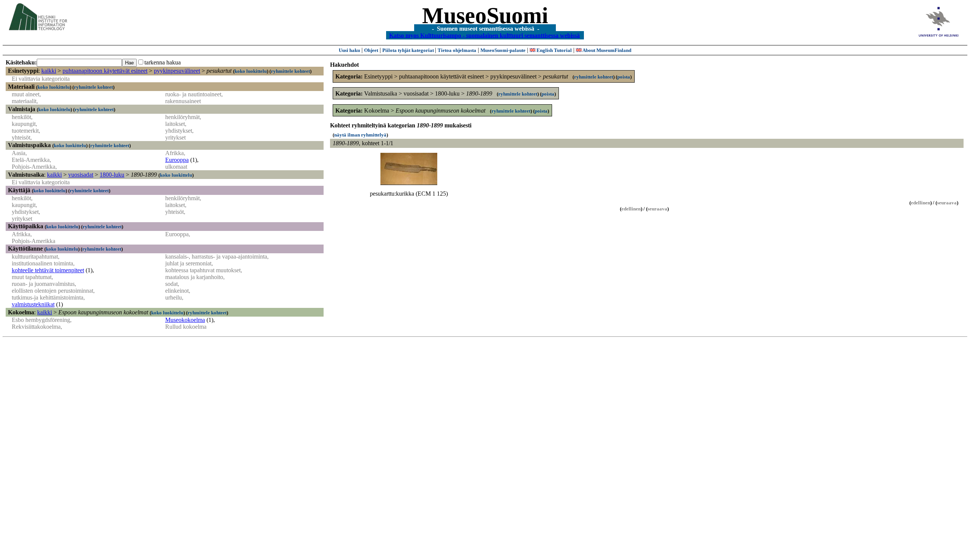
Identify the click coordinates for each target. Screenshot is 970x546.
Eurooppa (177, 160)
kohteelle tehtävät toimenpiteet (48, 270)
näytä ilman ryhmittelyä (360, 135)
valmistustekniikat (33, 304)
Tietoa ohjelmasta (457, 50)
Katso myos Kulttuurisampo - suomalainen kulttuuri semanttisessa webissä (484, 35)
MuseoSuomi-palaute (503, 50)
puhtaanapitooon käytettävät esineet (105, 70)
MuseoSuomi (485, 15)
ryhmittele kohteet (290, 71)
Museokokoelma (185, 320)
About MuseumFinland (606, 50)
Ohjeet (371, 50)
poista (623, 77)
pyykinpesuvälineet (177, 70)
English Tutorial (553, 50)
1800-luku (112, 174)
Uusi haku (349, 50)
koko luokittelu (251, 71)
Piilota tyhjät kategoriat (408, 50)
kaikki (48, 70)
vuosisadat (80, 174)
